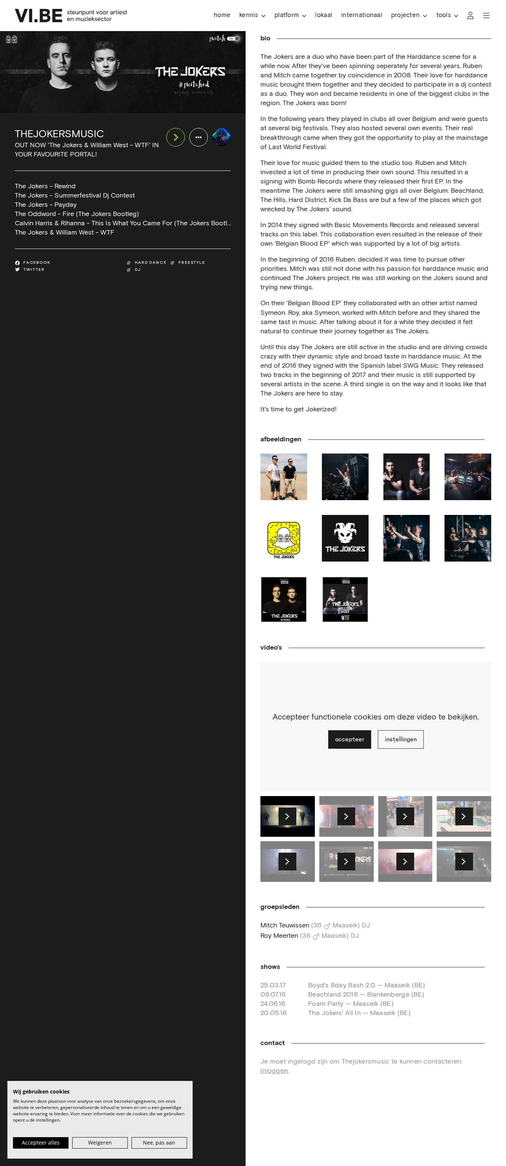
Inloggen (274, 1071)
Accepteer (349, 739)
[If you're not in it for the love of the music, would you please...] (406, 538)
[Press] (406, 477)
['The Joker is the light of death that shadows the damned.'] (345, 538)
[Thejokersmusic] (221, 137)
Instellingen (401, 739)
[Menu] (486, 15)
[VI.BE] (71, 15)
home (222, 15)
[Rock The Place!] (468, 538)
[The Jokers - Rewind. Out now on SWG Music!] (283, 599)
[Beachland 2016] (283, 477)
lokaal (323, 15)
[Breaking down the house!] (345, 477)
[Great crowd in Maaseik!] (468, 477)
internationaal (361, 15)
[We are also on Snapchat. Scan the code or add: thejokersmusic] (283, 538)
